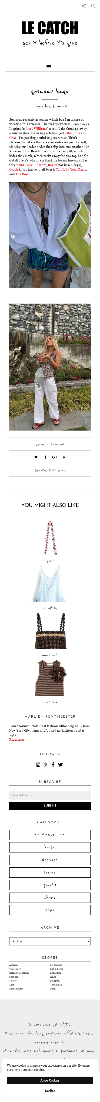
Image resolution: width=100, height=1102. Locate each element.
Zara (11, 984)
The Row (22, 174)
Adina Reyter (16, 988)
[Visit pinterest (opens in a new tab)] (64, 457)
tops (50, 910)
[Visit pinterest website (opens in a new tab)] (20, 192)
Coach (13, 169)
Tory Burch (56, 984)
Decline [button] (50, 1091)
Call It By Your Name (71, 169)
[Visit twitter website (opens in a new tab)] (36, 457)
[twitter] (61, 765)
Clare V (41, 165)
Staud (20, 165)
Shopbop (14, 976)
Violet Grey (15, 968)
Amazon (13, 964)
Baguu (52, 165)
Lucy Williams (36, 128)
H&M (53, 976)
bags (50, 847)
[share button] (93, 6)
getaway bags (50, 91)
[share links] (83, 6)
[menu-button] (50, 66)
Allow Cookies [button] (50, 1080)
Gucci (30, 165)
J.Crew (12, 980)
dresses (50, 860)
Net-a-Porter (56, 968)
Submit (50, 806)
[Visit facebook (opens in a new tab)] (45, 457)
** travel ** (50, 835)
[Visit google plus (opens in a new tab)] (54, 457)
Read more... (18, 739)
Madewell (55, 980)
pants (50, 885)
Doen (53, 988)
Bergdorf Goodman (19, 972)
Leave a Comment (50, 444)
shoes (50, 897)
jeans (50, 872)
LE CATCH (50, 28)
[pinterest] (46, 765)
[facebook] (53, 765)
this (70, 133)
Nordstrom (55, 972)
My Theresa (56, 964)
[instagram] (38, 765)
